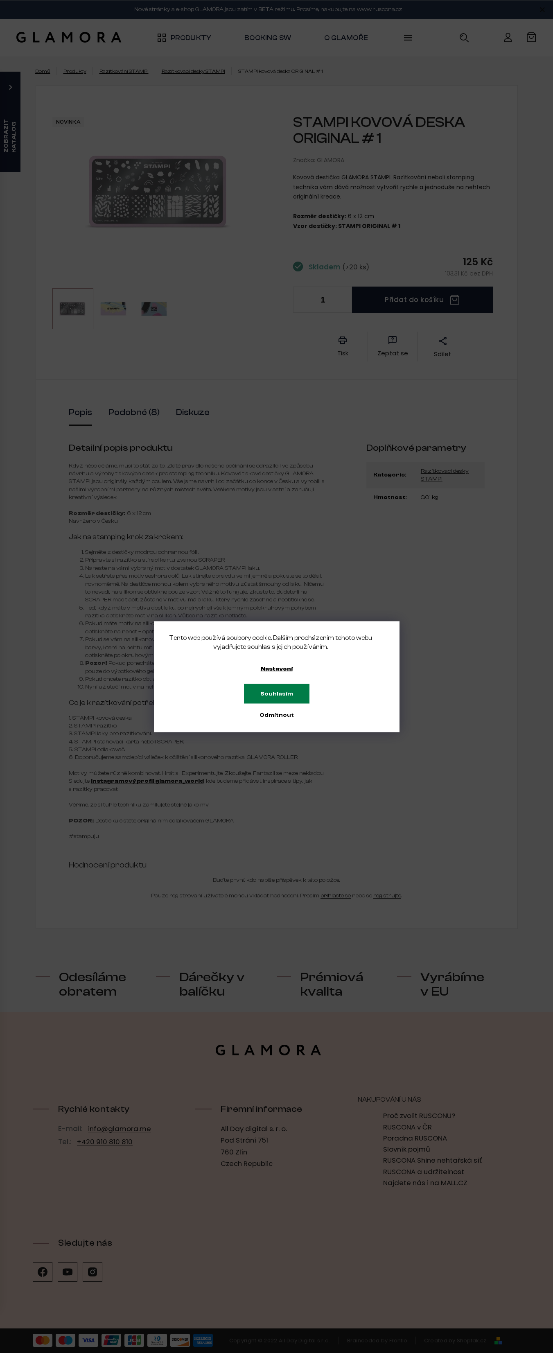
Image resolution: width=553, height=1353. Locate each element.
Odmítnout (277, 715)
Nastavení (277, 668)
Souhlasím (276, 693)
